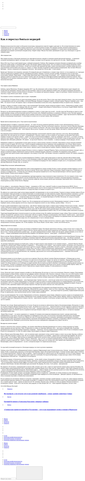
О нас (5, 435)
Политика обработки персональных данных (16, 440)
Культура (6, 33)
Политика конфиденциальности (13, 437)
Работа (6, 32)
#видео (9, 397)
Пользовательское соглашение (12, 438)
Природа (6, 35)
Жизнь (6, 30)
